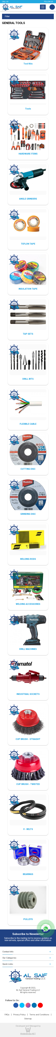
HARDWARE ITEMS (28, 153)
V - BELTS (28, 829)
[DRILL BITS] (28, 359)
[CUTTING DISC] (28, 452)
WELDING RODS (28, 559)
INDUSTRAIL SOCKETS (28, 694)
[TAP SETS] (28, 314)
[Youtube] (40, 1005)
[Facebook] (15, 1005)
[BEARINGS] (28, 855)
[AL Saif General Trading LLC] (12, 7)
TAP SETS (28, 334)
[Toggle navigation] (43, 7)
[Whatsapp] (46, 928)
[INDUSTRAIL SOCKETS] (28, 677)
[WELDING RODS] (28, 539)
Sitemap (28, 1018)
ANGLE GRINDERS (28, 199)
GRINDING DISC (28, 514)
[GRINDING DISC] (28, 497)
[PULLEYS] (28, 900)
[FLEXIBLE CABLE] (28, 404)
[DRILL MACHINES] (28, 632)
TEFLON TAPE (28, 244)
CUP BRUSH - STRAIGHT (28, 739)
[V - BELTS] (28, 810)
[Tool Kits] (28, 47)
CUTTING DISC (28, 469)
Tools (28, 108)
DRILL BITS (28, 379)
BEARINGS (28, 874)
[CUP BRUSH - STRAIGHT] (28, 722)
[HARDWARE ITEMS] (28, 137)
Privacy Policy (19, 1014)
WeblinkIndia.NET (28, 1034)
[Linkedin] (34, 1005)
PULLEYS (28, 919)
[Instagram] (28, 1005)
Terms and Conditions (39, 1014)
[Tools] (28, 89)
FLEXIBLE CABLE (28, 424)
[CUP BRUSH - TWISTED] (28, 767)
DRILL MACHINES (28, 649)
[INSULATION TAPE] (28, 272)
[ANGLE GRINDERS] (28, 179)
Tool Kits (28, 63)
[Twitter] (21, 1005)
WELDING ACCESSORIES (28, 604)
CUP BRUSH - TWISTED (28, 784)
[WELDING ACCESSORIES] (28, 587)
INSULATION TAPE (28, 289)
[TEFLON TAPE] (28, 224)
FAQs (7, 1014)
